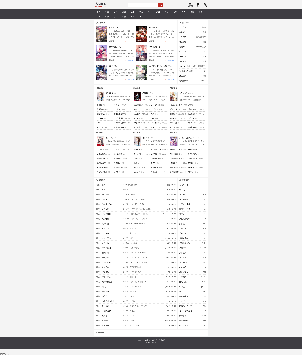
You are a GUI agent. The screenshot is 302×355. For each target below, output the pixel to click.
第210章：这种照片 (130, 194)
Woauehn (166, 214)
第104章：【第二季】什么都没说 (135, 219)
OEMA (168, 219)
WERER (203, 248)
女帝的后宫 (183, 93)
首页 (99, 12)
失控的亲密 (183, 296)
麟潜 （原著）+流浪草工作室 (196, 66)
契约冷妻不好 (175, 163)
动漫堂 (203, 27)
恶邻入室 (105, 291)
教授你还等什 (119, 167)
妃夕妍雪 (173, 127)
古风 (175, 12)
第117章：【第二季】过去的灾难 (135, 262)
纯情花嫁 (191, 172)
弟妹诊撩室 (118, 154)
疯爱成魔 (182, 258)
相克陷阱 (105, 253)
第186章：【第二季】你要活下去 (135, 199)
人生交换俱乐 (192, 127)
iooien (204, 214)
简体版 (148, 342)
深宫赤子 (105, 296)
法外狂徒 (105, 224)
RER (204, 272)
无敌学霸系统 (119, 118)
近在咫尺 (117, 172)
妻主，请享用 (175, 105)
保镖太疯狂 (183, 238)
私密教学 (182, 42)
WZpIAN (167, 277)
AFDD (168, 301)
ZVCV (168, 257)
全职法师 (117, 109)
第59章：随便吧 (129, 301)
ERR (204, 267)
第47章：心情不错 (129, 277)
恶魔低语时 (174, 172)
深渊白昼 (182, 228)
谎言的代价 (183, 262)
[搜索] (160, 5)
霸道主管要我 (119, 158)
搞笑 (115, 12)
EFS (168, 311)
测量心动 (182, 316)
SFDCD (167, 238)
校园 (107, 12)
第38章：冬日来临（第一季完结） (135, 306)
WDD (204, 311)
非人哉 (153, 109)
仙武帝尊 (182, 47)
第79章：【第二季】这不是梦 (134, 204)
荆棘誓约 (182, 248)
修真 (115, 16)
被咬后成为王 (175, 109)
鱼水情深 (105, 306)
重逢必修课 (106, 248)
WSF (168, 316)
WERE (204, 238)
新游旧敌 (105, 243)
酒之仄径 (137, 123)
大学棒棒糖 (101, 167)
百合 (124, 16)
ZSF (168, 262)
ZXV (168, 243)
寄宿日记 (182, 56)
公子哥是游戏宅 (185, 311)
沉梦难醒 (105, 272)
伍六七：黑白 (156, 127)
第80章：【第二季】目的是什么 (134, 253)
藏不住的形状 (184, 209)
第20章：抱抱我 (129, 320)
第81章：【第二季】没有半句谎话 (135, 257)
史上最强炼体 (192, 114)
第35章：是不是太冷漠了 (132, 287)
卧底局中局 (183, 282)
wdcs (168, 253)
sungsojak (202, 71)
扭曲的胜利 (106, 214)
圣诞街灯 (182, 291)
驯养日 (182, 214)
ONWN (167, 320)
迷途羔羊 (105, 287)
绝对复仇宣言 (107, 282)
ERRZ (204, 233)
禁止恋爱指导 (184, 219)
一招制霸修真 (156, 123)
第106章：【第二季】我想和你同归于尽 (137, 209)
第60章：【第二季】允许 (132, 272)
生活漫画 (100, 132)
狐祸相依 (105, 325)
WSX (204, 306)
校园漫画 (100, 88)
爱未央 (182, 190)
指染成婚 (117, 163)
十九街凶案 (106, 262)
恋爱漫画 (136, 132)
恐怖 (107, 16)
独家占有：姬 (192, 167)
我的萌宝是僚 (156, 154)
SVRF (168, 296)
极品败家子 (138, 114)
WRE (204, 262)
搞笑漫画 (136, 88)
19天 (98, 123)
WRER (203, 316)
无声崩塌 (182, 277)
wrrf (205, 209)
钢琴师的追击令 (108, 301)
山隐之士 (105, 199)
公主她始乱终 (138, 105)
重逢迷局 (182, 233)
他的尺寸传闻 (107, 204)
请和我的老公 (156, 149)
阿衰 (152, 114)
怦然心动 (117, 105)
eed (205, 296)
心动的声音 (183, 81)
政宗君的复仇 (119, 127)
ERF (204, 199)
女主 (141, 16)
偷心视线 (182, 287)
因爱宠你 (173, 114)
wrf (205, 185)
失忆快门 (182, 224)
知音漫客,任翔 (201, 37)
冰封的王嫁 (106, 238)
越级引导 (105, 228)
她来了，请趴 (175, 149)
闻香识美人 (183, 272)
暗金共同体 (106, 258)
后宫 (124, 12)
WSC (168, 325)
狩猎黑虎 (105, 267)
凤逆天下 (137, 158)
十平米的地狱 (184, 204)
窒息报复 (182, 301)
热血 (158, 12)
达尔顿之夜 (183, 199)
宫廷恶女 (191, 118)
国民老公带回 (102, 172)
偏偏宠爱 (100, 127)
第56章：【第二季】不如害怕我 (134, 282)
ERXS (168, 282)
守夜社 (203, 81)
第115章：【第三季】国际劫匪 (134, 224)
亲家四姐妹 (110, 138)
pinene (203, 287)
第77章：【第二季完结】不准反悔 (135, 214)
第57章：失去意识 (129, 233)
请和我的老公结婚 (186, 71)
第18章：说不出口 (129, 316)
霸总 (149, 12)
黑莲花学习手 (156, 172)
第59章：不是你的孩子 (131, 248)
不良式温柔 (106, 311)
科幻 (166, 12)
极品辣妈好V (101, 158)
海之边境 (182, 52)
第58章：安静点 (129, 296)
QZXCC (167, 287)
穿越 (200, 12)
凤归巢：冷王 (192, 123)
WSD (168, 233)
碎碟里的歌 (183, 185)
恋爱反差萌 (183, 325)
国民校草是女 (119, 123)
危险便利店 (101, 114)
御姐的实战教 (119, 114)
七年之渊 (105, 233)
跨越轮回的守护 (185, 306)
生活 (132, 12)
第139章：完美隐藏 (130, 243)
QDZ (168, 267)
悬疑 (192, 12)
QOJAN (167, 248)
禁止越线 (105, 195)
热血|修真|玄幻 (201, 47)
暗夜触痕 (182, 267)
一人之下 (182, 27)
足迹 (205, 6)
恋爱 (141, 12)
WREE (204, 243)
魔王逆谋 (182, 76)
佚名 (204, 32)
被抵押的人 (106, 277)
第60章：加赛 (128, 238)
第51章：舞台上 (129, 311)
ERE (204, 204)
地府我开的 (146, 93)
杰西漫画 (141, 340)
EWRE (204, 291)
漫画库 (190, 6)
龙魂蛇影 (105, 209)
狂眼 (189, 105)
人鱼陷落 (182, 66)
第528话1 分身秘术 (130, 185)
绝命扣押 (105, 219)
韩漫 (132, 16)
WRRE (203, 277)
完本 (198, 6)
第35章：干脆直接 (129, 291)
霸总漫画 (173, 132)
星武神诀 (105, 190)
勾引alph (100, 118)
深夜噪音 (137, 172)
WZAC (168, 306)
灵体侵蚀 (182, 253)
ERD (204, 194)
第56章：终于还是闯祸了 (132, 267)
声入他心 (182, 195)
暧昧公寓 (137, 118)
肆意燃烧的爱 (175, 167)
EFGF (204, 190)
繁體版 (154, 342)
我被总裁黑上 (102, 154)
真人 (183, 12)
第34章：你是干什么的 (131, 325)
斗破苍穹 (182, 37)
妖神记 (182, 32)
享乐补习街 (101, 109)
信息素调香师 (184, 243)
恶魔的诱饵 (183, 321)
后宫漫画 (173, 88)
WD (169, 272)
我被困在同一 (192, 109)
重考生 (99, 105)
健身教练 (182, 61)
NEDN (168, 291)
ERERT (203, 253)
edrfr (204, 224)
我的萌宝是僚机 (185, 138)
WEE (204, 325)
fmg (205, 51)
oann (168, 228)
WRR (204, 219)
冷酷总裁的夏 (102, 163)
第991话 (126, 190)
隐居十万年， (138, 109)
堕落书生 (105, 321)
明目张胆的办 (192, 149)
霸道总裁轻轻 (192, 158)
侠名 (204, 76)
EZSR (204, 228)
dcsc (168, 204)
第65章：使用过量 (129, 228)
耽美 (99, 16)
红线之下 (105, 316)
